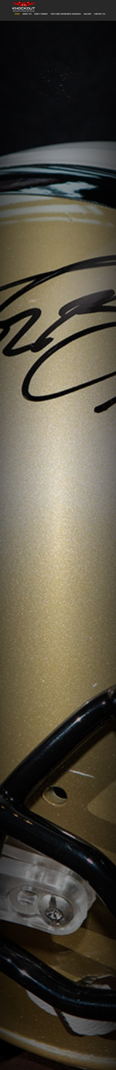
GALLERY (87, 14)
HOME (17, 14)
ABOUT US (27, 14)
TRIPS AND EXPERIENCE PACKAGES (66, 14)
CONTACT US (99, 14)
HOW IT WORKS (41, 14)
